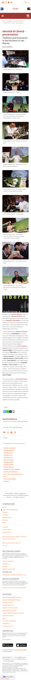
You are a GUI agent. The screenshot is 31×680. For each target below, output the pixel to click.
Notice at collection (5, 678)
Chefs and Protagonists (10, 510)
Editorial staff (6, 517)
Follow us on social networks (12, 427)
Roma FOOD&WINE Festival (11, 600)
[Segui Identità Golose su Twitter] (9, 2)
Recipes (5, 512)
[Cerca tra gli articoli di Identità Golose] (25, 2)
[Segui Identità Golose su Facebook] (3, 2)
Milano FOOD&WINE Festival (11, 597)
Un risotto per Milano (9, 621)
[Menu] (3, 16)
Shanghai (5, 623)
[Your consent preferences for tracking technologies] (1, 510)
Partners (5, 520)
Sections (5, 515)
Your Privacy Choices (9, 676)
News (4, 523)
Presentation (6, 640)
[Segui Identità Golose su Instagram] (6, 2)
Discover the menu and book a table (14, 588)
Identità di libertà (18, 21)
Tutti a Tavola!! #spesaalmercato (13, 613)
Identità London (7, 602)
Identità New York (8, 605)
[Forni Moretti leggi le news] (15, 8)
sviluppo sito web (20, 650)
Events (5, 438)
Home (4, 21)
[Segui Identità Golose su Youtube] (11, 2)
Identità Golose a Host (9, 610)
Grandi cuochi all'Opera (10, 608)
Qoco (4, 618)
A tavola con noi (7, 626)
